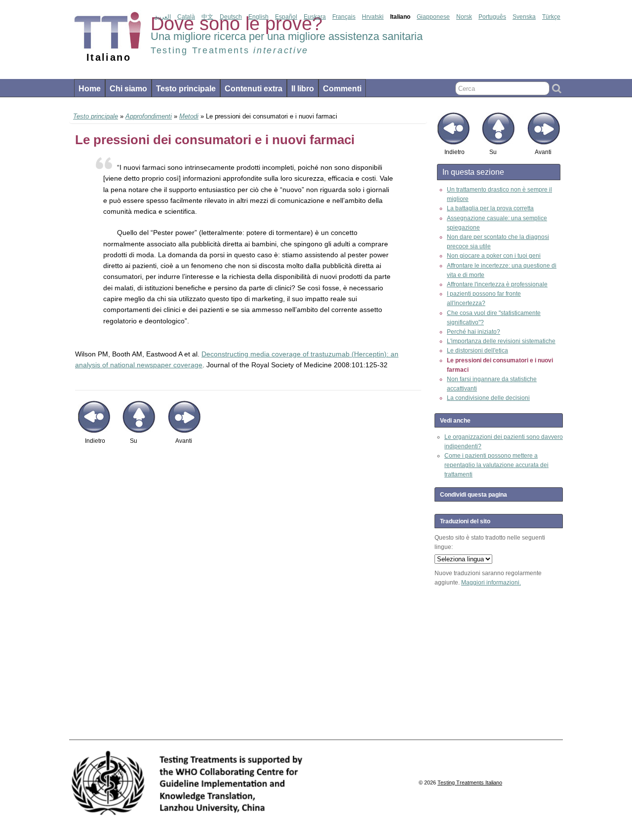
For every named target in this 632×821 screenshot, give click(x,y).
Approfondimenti (148, 116)
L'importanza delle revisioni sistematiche (501, 341)
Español (286, 16)
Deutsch (231, 16)
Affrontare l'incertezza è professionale (497, 284)
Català (186, 16)
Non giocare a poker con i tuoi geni (494, 255)
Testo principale (186, 88)
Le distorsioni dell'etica (477, 350)
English (258, 16)
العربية (163, 16)
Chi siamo (128, 88)
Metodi (188, 116)
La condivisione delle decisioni (488, 397)
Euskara (315, 16)
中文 (207, 16)
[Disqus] (248, 597)
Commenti (342, 88)
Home (90, 88)
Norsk (464, 16)
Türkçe (551, 16)
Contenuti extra (253, 88)
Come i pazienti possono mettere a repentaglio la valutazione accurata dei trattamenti (496, 465)
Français (344, 16)
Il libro (302, 88)
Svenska (524, 16)
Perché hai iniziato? (473, 331)
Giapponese (433, 16)
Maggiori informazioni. (491, 582)
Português (492, 16)
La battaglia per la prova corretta (490, 208)
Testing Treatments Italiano (469, 782)
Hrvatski (373, 16)
